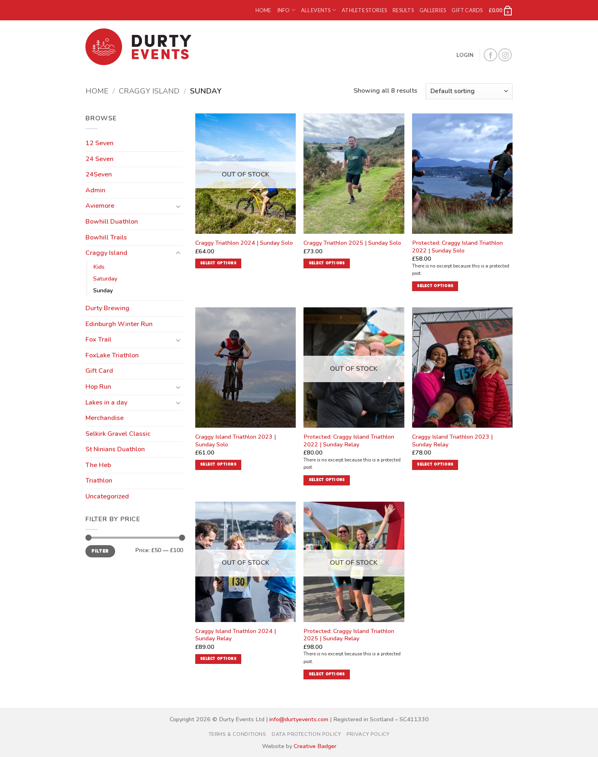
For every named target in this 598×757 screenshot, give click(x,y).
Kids (99, 267)
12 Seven (99, 143)
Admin (95, 190)
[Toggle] (178, 206)
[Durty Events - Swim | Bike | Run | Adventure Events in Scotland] (140, 46)
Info (283, 10)
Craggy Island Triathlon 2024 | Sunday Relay (235, 634)
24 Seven (99, 158)
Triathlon (98, 480)
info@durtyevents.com (298, 719)
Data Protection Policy (306, 734)
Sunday (103, 290)
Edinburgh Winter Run (119, 324)
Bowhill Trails (106, 237)
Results (403, 10)
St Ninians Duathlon (115, 449)
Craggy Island (149, 91)
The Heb (98, 465)
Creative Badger (315, 746)
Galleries (432, 10)
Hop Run (98, 386)
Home (263, 10)
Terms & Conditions (237, 734)
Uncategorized (107, 496)
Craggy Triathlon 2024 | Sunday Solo (244, 243)
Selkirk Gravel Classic (118, 433)
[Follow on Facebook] (490, 55)
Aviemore (99, 205)
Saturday (105, 278)
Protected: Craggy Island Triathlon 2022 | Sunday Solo (457, 246)
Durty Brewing (107, 308)
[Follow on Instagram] (505, 55)
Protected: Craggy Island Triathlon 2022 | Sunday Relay (348, 440)
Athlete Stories (364, 10)
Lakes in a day (106, 402)
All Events (316, 10)
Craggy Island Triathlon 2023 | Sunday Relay (452, 440)
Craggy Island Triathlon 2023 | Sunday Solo (235, 440)
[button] (501, 10)
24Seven (98, 174)
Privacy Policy (368, 734)
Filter (100, 551)
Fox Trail (98, 339)
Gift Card (99, 370)
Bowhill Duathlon (111, 221)
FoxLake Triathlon (112, 355)
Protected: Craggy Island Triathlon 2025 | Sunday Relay (348, 634)
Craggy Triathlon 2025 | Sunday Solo (352, 243)
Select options (218, 263)
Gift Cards (467, 10)
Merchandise (104, 417)
